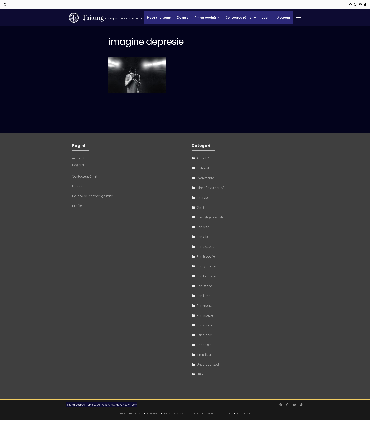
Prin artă (203, 227)
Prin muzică (205, 305)
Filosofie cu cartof (210, 188)
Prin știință (204, 325)
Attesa (111, 404)
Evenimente (205, 178)
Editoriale (204, 168)
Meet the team (159, 17)
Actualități (204, 158)
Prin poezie (205, 315)
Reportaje (204, 345)
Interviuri (203, 197)
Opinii (200, 207)
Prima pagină (205, 17)
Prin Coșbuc (205, 247)
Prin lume (203, 296)
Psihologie (204, 335)
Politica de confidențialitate (92, 196)
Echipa (77, 186)
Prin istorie (204, 286)
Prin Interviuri (206, 276)
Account (283, 17)
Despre (183, 17)
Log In (266, 17)
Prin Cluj (203, 237)
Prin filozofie (206, 256)
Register (78, 165)
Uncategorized (208, 364)
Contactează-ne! (238, 17)
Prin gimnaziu (206, 266)
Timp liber (204, 355)
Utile (200, 374)
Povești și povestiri (211, 217)
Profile (77, 206)
